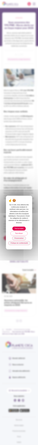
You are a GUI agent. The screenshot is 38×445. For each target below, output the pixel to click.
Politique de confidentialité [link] (19, 243)
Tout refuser (19, 233)
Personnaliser (19, 238)
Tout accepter (19, 228)
